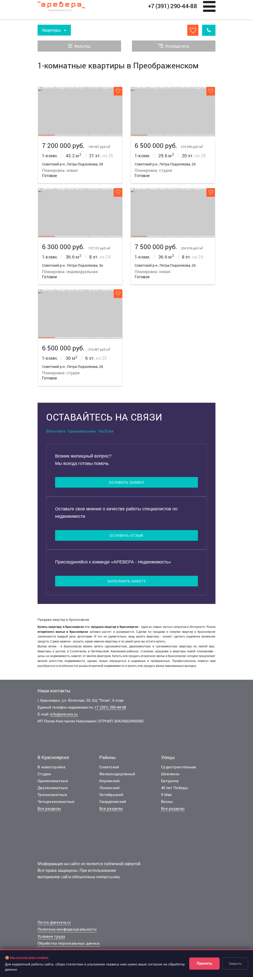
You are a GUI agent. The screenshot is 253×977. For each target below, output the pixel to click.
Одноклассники (82, 431)
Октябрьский (111, 794)
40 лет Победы (174, 787)
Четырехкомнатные (56, 801)
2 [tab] (63, 236)
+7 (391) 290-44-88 (110, 707)
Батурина (169, 780)
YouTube (105, 431)
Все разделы (49, 808)
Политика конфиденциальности (67, 929)
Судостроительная (178, 766)
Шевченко (170, 773)
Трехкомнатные (52, 794)
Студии (44, 773)
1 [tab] (46, 236)
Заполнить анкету (126, 581)
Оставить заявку (126, 482)
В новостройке (51, 766)
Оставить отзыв (126, 535)
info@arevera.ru (64, 714)
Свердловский (112, 801)
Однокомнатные (53, 780)
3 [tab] (80, 236)
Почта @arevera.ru (54, 922)
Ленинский (109, 787)
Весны (167, 801)
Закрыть (235, 963)
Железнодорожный (117, 773)
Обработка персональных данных (69, 943)
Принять (204, 963)
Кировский (109, 780)
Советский (109, 766)
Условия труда (51, 936)
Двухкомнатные (53, 787)
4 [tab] (97, 236)
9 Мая (166, 794)
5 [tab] (114, 236)
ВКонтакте (55, 431)
